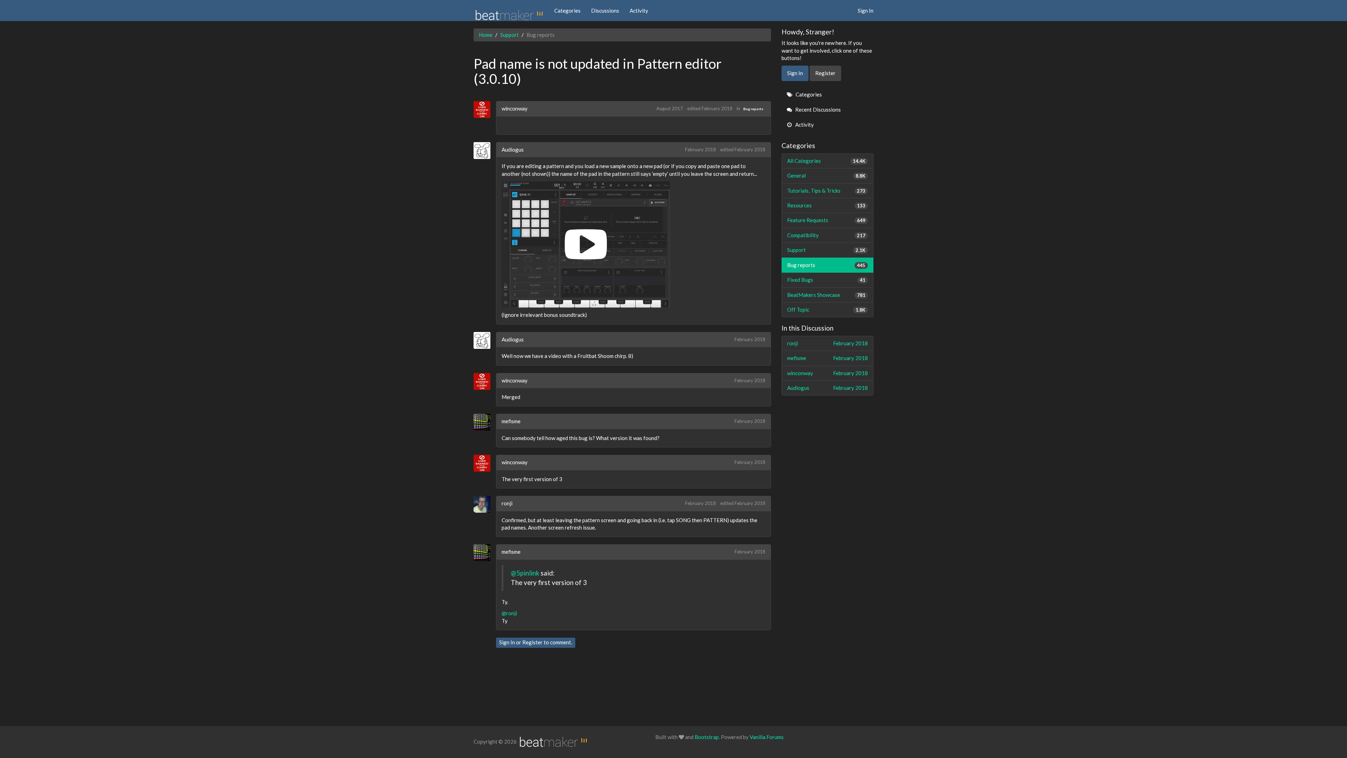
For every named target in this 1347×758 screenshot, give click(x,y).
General (826, 175)
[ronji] (485, 504)
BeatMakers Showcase (826, 295)
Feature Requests (826, 220)
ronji (507, 503)
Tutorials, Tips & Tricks (826, 190)
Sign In (865, 10)
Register (532, 642)
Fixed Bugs (826, 280)
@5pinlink (525, 573)
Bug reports (753, 109)
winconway (515, 108)
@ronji (509, 613)
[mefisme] (485, 422)
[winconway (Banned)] (485, 109)
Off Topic (826, 309)
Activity (639, 10)
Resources (826, 205)
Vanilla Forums (767, 737)
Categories (567, 10)
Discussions (605, 10)
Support (826, 250)
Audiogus (513, 149)
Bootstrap (707, 737)
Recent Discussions (817, 109)
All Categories (826, 161)
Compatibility (826, 235)
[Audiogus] (485, 150)
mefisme (511, 421)
